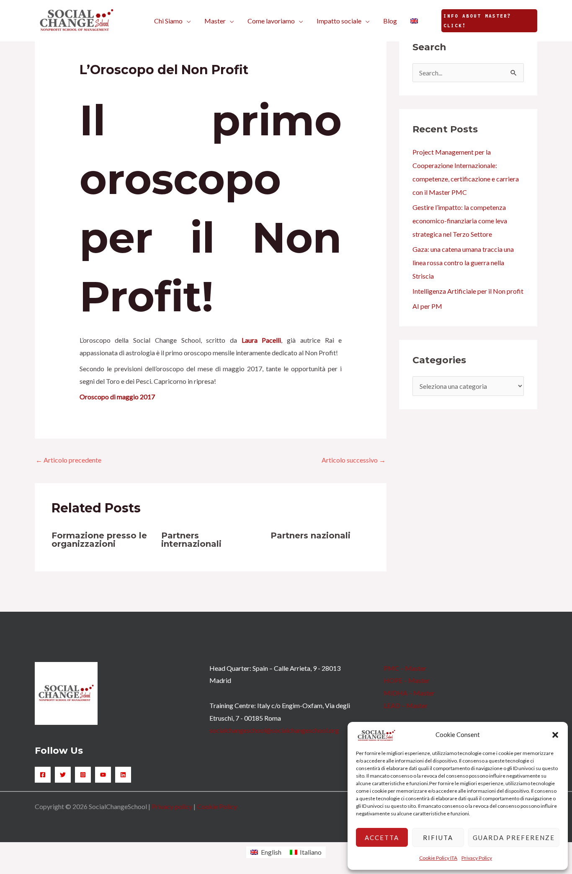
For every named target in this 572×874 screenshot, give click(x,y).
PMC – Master (405, 668)
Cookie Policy (217, 806)
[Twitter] (63, 775)
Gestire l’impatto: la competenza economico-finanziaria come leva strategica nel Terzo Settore (459, 220)
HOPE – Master (407, 680)
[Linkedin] (123, 775)
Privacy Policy (476, 858)
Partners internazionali (191, 539)
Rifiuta (438, 837)
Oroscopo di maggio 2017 (117, 397)
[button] (555, 735)
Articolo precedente (68, 460)
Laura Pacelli (261, 340)
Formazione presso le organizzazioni (99, 539)
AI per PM (427, 306)
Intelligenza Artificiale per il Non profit (467, 291)
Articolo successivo (354, 460)
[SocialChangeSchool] (77, 20)
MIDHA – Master (409, 693)
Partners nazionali (310, 535)
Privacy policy (172, 806)
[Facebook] (43, 775)
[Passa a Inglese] (414, 21)
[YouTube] (103, 775)
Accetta (382, 837)
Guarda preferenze (514, 837)
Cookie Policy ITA (438, 858)
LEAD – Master (406, 705)
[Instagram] (83, 775)
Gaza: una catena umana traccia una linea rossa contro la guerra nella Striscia (463, 262)
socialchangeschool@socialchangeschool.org (274, 730)
